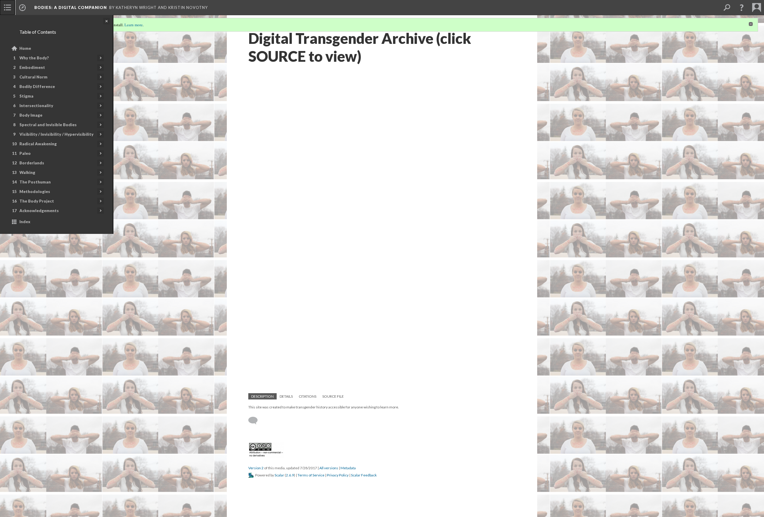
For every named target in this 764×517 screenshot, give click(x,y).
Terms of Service (311, 475)
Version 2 (256, 468)
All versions (328, 468)
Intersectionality (36, 105)
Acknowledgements (39, 210)
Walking (27, 172)
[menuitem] (7, 7)
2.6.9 (290, 475)
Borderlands (31, 162)
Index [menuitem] (24, 221)
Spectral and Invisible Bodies (48, 124)
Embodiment (32, 67)
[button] (741, 7)
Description (262, 396)
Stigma (26, 96)
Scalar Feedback (364, 475)
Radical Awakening (38, 143)
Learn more (133, 24)
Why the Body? (34, 57)
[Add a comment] (255, 421)
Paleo (25, 153)
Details (286, 396)
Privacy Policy (338, 475)
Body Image (30, 115)
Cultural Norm (33, 77)
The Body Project (36, 201)
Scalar (279, 475)
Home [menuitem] (25, 48)
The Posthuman (35, 182)
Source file (333, 396)
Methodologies (34, 191)
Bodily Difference (37, 86)
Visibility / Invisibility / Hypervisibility (56, 134)
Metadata (348, 468)
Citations (307, 396)
